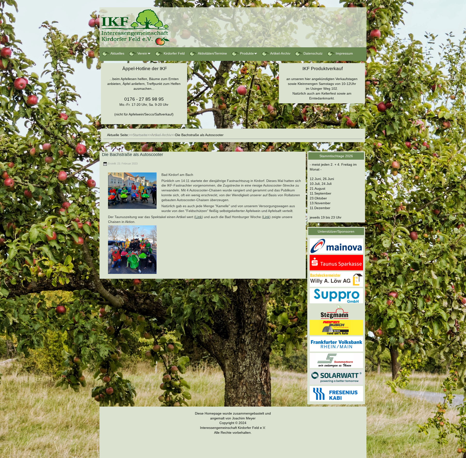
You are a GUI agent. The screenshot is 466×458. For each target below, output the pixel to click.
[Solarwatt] (336, 377)
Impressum (344, 53)
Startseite (140, 135)
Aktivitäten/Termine (212, 53)
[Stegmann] (336, 311)
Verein (142, 53)
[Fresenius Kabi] (336, 393)
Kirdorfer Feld (174, 53)
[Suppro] (336, 295)
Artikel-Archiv (280, 53)
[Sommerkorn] (336, 360)
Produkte (247, 53)
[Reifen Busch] (336, 327)
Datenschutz (313, 53)
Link (198, 217)
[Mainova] (336, 245)
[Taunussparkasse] (336, 262)
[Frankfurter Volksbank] (336, 343)
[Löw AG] (336, 279)
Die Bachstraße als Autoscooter (132, 154)
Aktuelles (117, 53)
